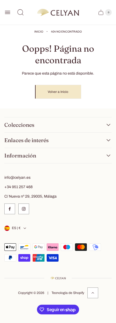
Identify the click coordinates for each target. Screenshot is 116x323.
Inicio (38, 31)
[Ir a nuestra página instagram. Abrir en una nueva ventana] (23, 208)
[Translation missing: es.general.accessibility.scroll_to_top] (92, 292)
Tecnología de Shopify (68, 293)
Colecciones (19, 125)
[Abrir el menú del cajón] (7, 12)
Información (20, 155)
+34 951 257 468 (18, 187)
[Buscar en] (20, 12)
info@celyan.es (17, 177)
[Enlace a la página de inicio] (58, 278)
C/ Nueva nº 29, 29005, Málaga (30, 196)
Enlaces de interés (26, 140)
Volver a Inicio (58, 92)
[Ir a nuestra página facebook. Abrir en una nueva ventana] (9, 208)
